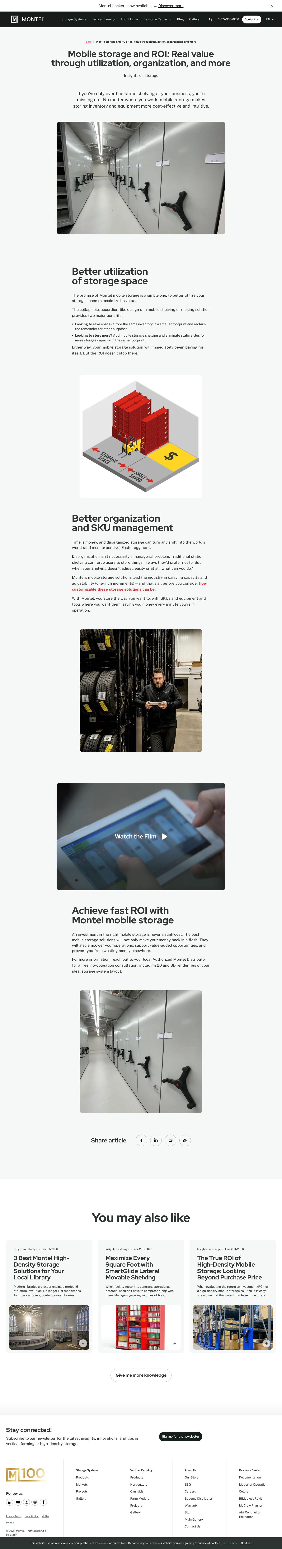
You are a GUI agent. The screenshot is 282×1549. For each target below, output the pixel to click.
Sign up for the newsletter (180, 1436)
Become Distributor (198, 1498)
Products (82, 1477)
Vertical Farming (103, 19)
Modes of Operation (253, 1484)
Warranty (191, 1505)
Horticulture (138, 1484)
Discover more (171, 5)
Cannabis (136, 1491)
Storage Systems (73, 19)
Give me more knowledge (141, 1375)
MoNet (45, 1516)
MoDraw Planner (250, 1505)
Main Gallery (194, 1519)
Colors (243, 1491)
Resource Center (155, 19)
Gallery (194, 19)
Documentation (250, 1477)
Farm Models (139, 1498)
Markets (82, 1484)
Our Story (192, 1477)
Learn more (231, 1543)
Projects (82, 1491)
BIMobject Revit (250, 1498)
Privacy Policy (13, 1516)
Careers (190, 1491)
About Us (127, 19)
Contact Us (252, 19)
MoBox (10, 1522)
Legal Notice (32, 1516)
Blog (180, 19)
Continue (246, 1543)
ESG (188, 1484)
